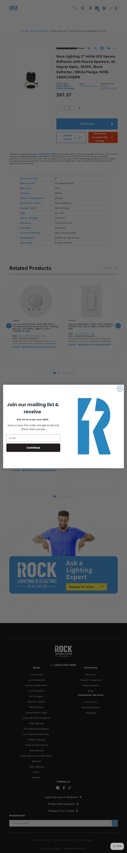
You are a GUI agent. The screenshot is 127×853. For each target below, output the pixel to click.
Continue (33, 448)
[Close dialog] (120, 388)
